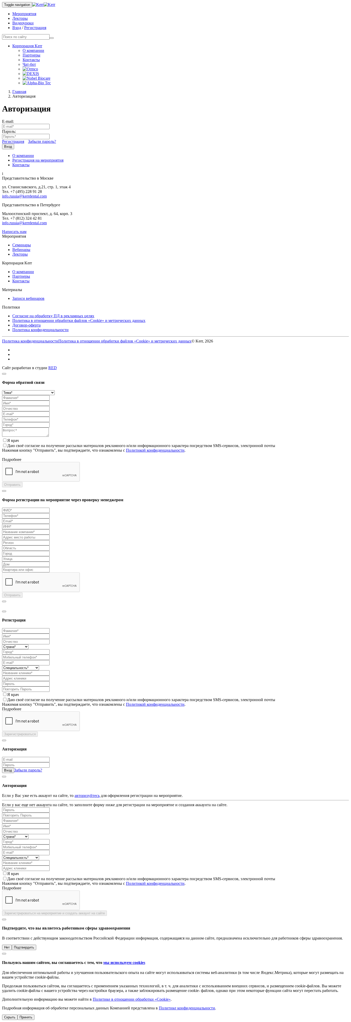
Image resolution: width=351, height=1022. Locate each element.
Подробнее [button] (11, 459)
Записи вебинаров (28, 298)
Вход (16, 27)
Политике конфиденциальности (187, 1008)
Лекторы (20, 18)
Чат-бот (29, 64)
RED (52, 368)
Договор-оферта (26, 325)
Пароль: (9, 131)
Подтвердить (24, 947)
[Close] (4, 374)
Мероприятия (24, 14)
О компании (33, 50)
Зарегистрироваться (20, 734)
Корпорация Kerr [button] (27, 46)
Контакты (31, 60)
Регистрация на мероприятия (37, 160)
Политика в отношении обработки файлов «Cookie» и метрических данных (78, 320)
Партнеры (31, 55)
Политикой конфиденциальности (155, 450)
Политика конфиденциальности (40, 330)
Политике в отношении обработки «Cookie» (132, 999)
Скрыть (9, 1017)
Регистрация (35, 27)
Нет (7, 947)
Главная (19, 91)
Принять (26, 1017)
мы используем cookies (124, 962)
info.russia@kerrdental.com (24, 196)
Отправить (12, 485)
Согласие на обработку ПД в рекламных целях (53, 316)
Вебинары (21, 249)
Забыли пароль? (42, 141)
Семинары (21, 245)
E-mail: (8, 121)
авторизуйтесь (87, 795)
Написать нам (14, 231)
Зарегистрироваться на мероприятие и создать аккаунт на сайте (54, 913)
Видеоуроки (23, 23)
